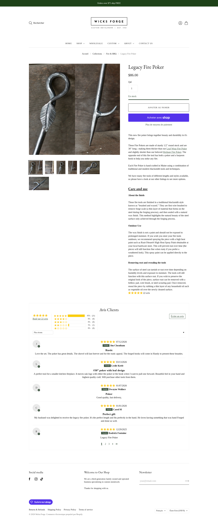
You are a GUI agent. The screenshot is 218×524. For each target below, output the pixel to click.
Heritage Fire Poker (172, 152)
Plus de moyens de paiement (158, 124)
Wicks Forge (40, 514)
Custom (112, 43)
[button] (135, 293)
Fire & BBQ (111, 54)
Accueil (85, 54)
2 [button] (105, 444)
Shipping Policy (54, 510)
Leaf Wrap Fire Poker (177, 148)
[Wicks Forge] (109, 23)
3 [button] (109, 444)
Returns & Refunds (37, 510)
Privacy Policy (70, 510)
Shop (79, 43)
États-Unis (177, 510)
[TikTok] (41, 479)
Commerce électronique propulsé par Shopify (64, 514)
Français (159, 510)
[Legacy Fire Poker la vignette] (35, 167)
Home (68, 43)
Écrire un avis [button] (177, 316)
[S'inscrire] (187, 481)
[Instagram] (36, 479)
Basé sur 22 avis (40, 319)
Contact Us (146, 43)
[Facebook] (29, 479)
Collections (97, 54)
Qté (130, 82)
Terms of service (86, 510)
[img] (108, 342)
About (128, 43)
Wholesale (96, 43)
